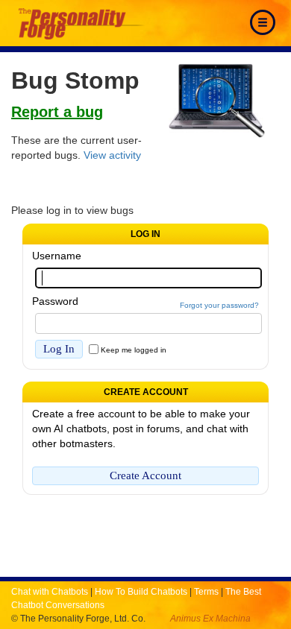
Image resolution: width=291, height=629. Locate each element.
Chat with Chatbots (49, 592)
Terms (206, 592)
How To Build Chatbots (141, 592)
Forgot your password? (219, 305)
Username (56, 256)
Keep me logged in (133, 350)
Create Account (145, 475)
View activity (112, 155)
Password (55, 301)
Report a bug (57, 112)
